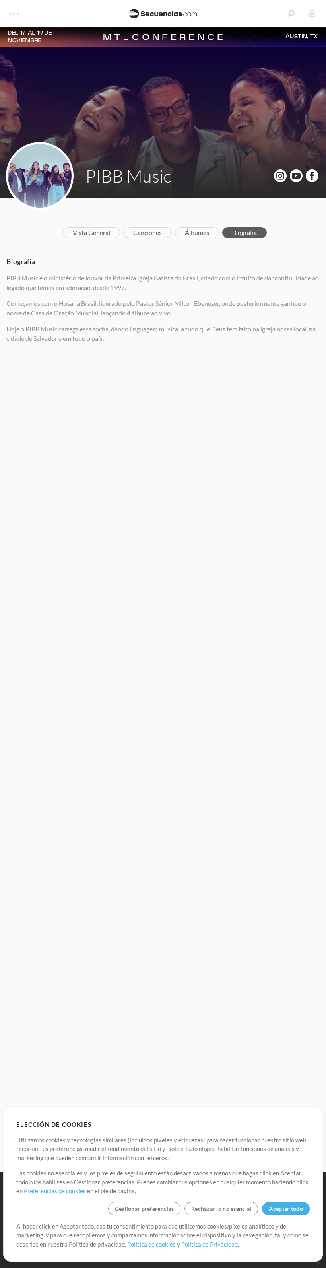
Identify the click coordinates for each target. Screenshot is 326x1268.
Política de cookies (151, 1244)
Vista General (91, 232)
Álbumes (197, 232)
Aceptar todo (286, 1208)
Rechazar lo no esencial (221, 1208)
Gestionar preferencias (144, 1208)
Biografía (244, 232)
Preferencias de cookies (55, 1190)
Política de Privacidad (209, 1244)
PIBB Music (128, 176)
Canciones (147, 232)
